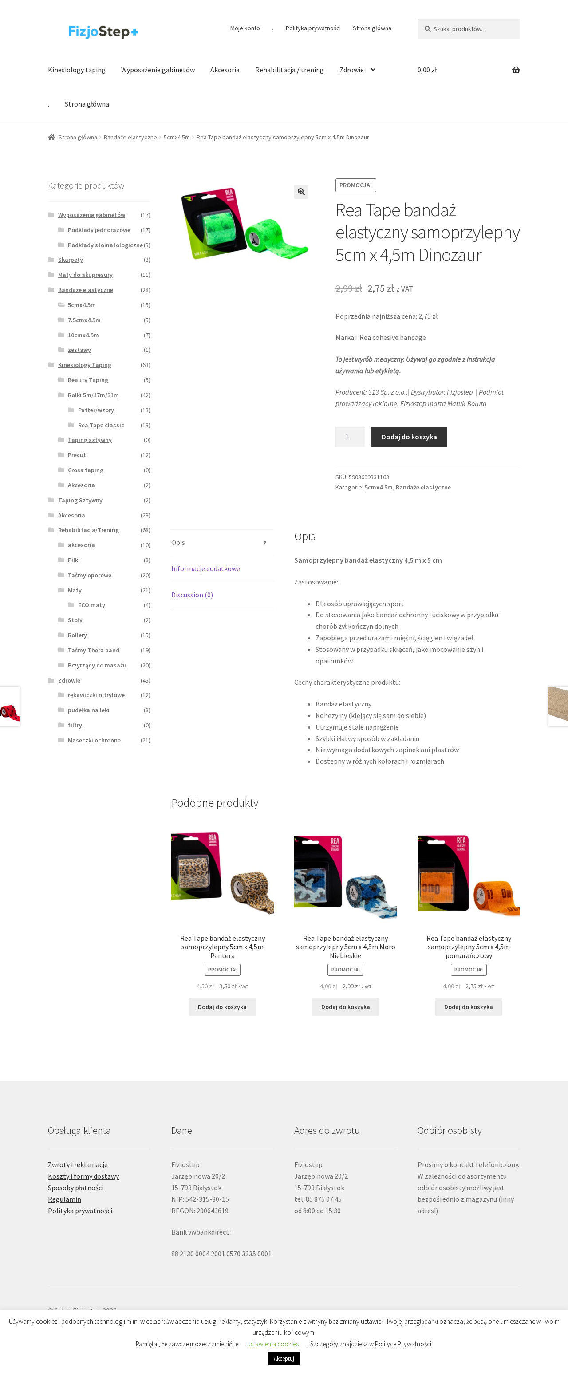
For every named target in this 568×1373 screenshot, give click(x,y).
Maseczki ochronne (94, 740)
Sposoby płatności (75, 1187)
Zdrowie (351, 69)
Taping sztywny (90, 440)
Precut (77, 455)
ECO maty (91, 605)
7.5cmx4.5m (84, 320)
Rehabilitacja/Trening (88, 530)
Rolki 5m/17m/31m (93, 395)
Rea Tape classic (101, 425)
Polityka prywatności (313, 28)
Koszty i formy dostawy (83, 1176)
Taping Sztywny (80, 500)
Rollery (77, 635)
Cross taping (85, 470)
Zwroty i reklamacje (78, 1164)
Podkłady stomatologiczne (105, 245)
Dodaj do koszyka (409, 436)
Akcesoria (225, 69)
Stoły (75, 620)
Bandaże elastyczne (130, 137)
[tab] (222, 543)
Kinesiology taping (77, 69)
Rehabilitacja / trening (289, 69)
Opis (178, 542)
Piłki (74, 560)
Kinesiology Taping (84, 365)
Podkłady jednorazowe (99, 230)
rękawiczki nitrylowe (96, 695)
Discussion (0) (192, 594)
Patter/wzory (96, 410)
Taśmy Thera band (93, 650)
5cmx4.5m (177, 137)
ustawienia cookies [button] (273, 1344)
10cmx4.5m (83, 335)
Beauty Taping (88, 380)
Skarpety (70, 260)
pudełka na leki (89, 710)
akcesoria (81, 545)
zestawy (79, 350)
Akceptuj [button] (284, 1358)
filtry (75, 725)
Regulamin (64, 1199)
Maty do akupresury (85, 275)
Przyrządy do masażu (97, 665)
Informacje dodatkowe (205, 568)
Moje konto (245, 28)
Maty (75, 590)
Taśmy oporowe (89, 575)
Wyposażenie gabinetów (158, 69)
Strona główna (372, 28)
